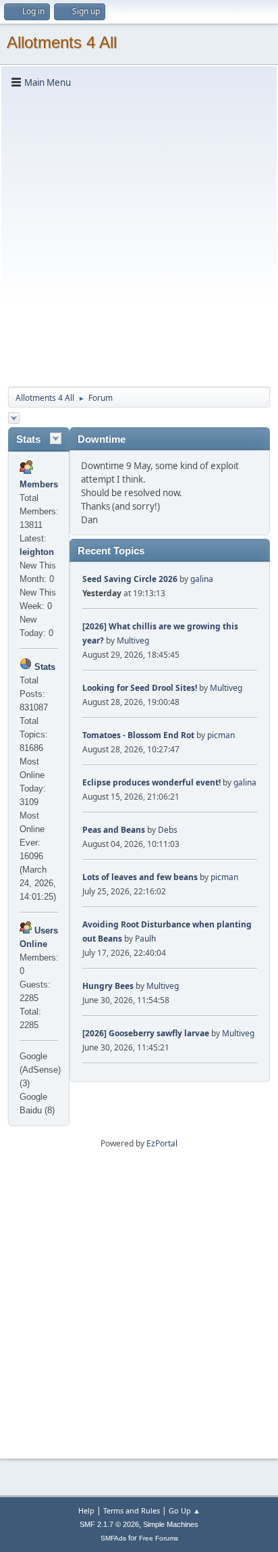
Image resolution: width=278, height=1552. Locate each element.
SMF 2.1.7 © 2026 (109, 1524)
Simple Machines (170, 1524)
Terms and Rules (131, 1510)
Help (86, 1510)
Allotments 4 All (62, 42)
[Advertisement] (139, 236)
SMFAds (113, 1538)
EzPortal (161, 1143)
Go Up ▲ (184, 1510)
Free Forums (158, 1538)
